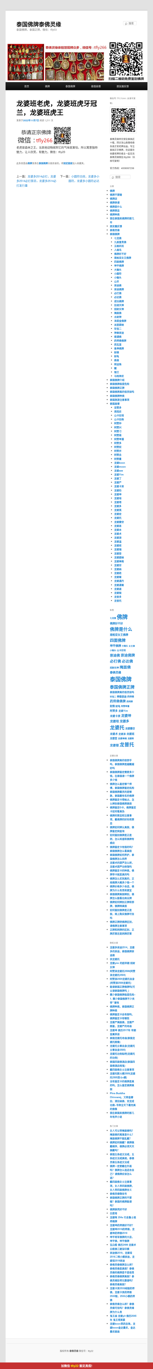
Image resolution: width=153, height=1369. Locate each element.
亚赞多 (117, 407)
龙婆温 (117, 541)
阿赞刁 (117, 431)
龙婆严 (117, 482)
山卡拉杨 (119, 419)
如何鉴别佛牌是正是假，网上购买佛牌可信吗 (122, 914)
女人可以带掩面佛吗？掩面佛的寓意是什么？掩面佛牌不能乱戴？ (122, 1134)
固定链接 (67, 163)
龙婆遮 (117, 589)
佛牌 (47, 86)
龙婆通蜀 (119, 585)
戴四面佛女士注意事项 (122, 1069)
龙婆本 (117, 529)
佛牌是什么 (116, 206)
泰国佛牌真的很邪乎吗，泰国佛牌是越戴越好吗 (122, 764)
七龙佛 (117, 238)
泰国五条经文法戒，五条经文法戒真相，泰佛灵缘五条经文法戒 (122, 1158)
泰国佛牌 (70, 86)
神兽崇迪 (119, 332)
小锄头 (117, 277)
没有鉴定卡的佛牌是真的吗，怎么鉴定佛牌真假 (122, 1085)
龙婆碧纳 (119, 557)
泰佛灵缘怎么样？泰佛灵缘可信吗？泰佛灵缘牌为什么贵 (122, 1307)
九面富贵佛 (120, 242)
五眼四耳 (119, 246)
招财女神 (119, 309)
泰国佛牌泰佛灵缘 (38, 24)
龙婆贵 (131, 738)
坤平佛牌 (119, 265)
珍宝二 (117, 328)
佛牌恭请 (115, 202)
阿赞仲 (117, 423)
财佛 (116, 352)
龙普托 (117, 600)
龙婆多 (117, 506)
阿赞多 (117, 443)
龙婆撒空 (119, 522)
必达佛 (117, 297)
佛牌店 (113, 198)
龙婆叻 (117, 490)
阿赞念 (117, 454)
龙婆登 (117, 553)
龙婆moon (120, 466)
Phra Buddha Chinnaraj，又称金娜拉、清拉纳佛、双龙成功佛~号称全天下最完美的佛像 (123, 1101)
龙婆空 (117, 565)
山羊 (116, 281)
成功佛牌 (119, 301)
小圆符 (117, 273)
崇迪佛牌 (119, 289)
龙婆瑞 (117, 549)
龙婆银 (117, 592)
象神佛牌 (119, 348)
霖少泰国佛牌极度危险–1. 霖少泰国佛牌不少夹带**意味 (122, 998)
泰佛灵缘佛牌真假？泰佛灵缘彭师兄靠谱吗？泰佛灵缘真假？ (122, 1280)
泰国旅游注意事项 (119, 399)
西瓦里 (117, 344)
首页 (26, 86)
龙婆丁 (117, 478)
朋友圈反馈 (123, 86)
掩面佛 (117, 313)
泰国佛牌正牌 (117, 387)
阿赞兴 (117, 427)
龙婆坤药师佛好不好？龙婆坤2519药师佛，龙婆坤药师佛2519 (122, 1229)
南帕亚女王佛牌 (122, 257)
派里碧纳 (119, 324)
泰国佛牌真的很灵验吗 (122, 391)
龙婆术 (117, 533)
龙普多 (117, 596)
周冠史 (117, 411)
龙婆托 (117, 517)
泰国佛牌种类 (117, 395)
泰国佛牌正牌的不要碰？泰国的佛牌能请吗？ (121, 1201)
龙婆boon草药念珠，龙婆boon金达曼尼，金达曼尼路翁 (122, 1327)
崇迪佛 (117, 285)
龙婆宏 (117, 514)
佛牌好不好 (120, 253)
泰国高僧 (96, 86)
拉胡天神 (119, 305)
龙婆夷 (117, 510)
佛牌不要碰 (116, 194)
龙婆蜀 (117, 577)
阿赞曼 (117, 459)
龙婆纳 (117, 569)
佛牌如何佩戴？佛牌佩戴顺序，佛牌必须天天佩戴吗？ (122, 1146)
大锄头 (117, 269)
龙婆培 (117, 498)
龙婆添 (117, 537)
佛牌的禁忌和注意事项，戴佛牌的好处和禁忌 (122, 819)
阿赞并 (117, 450)
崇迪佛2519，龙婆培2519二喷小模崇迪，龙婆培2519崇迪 (122, 1256)
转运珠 (117, 364)
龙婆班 (117, 545)
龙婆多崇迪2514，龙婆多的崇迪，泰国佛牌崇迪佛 (122, 951)
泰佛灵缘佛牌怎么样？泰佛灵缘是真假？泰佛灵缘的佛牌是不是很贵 (122, 1268)
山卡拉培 (119, 415)
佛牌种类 (115, 214)
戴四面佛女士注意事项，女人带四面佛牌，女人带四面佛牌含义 (122, 1185)
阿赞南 (117, 435)
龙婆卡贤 (119, 486)
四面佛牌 (119, 261)
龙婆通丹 (119, 581)
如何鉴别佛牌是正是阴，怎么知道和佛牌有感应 (122, 838)
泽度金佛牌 (120, 320)
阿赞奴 (117, 447)
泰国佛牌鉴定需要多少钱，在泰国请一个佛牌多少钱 (122, 775)
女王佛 (132, 645)
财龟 (116, 356)
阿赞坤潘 (119, 439)
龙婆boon (119, 462)
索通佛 (117, 336)
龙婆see (118, 470)
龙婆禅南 (119, 561)
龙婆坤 (117, 494)
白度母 (113, 1213)
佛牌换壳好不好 (118, 1209)
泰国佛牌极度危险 (119, 383)
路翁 (116, 360)
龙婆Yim (119, 474)
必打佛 (117, 293)
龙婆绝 (117, 573)
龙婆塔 (117, 502)
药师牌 (130, 701)
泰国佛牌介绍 (117, 380)
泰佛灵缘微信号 (118, 1193)
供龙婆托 (115, 959)
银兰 (116, 372)
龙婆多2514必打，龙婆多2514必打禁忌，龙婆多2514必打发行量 (36, 180)
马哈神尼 (119, 376)
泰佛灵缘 (115, 230)
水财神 (117, 317)
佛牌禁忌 (115, 210)
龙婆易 (117, 525)
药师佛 (130, 696)
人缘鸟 (117, 250)
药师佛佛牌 (120, 340)
